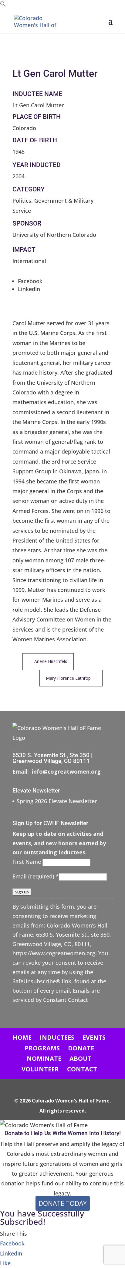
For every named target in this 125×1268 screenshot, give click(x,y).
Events (94, 1037)
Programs (42, 1048)
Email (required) (35, 876)
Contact (82, 1069)
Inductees (57, 1037)
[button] (3, 5)
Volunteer (40, 1069)
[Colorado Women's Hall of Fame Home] (39, 20)
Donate (81, 1048)
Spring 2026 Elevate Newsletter (57, 801)
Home (22, 1037)
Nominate (44, 1058)
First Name (27, 861)
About (80, 1058)
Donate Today (63, 1203)
